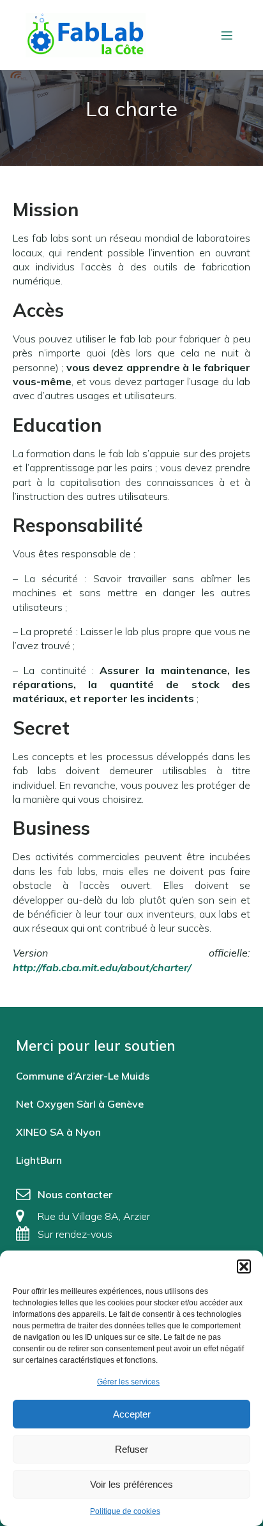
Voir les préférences (131, 1484)
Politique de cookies (125, 1511)
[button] (243, 1266)
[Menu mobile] (226, 35)
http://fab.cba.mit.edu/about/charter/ (102, 967)
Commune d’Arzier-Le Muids (82, 1075)
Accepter (132, 1414)
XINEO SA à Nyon (58, 1132)
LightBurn (39, 1160)
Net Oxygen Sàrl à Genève (80, 1103)
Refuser (131, 1449)
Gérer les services (128, 1381)
